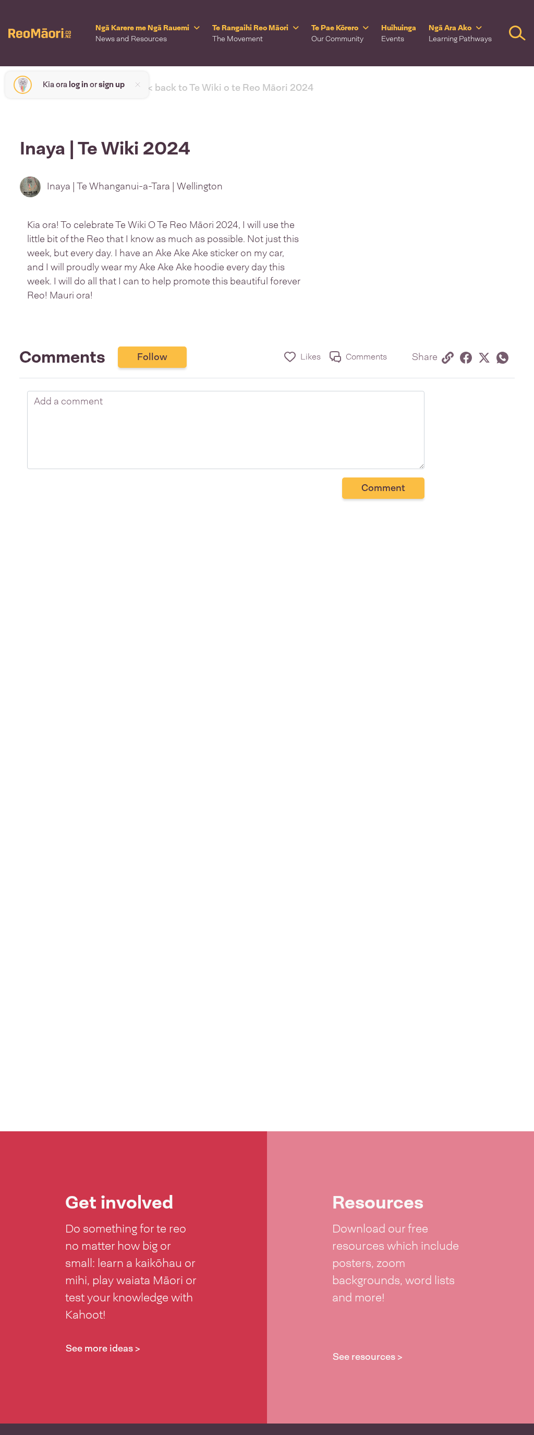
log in (78, 84)
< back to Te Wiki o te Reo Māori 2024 (230, 87)
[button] (147, 33)
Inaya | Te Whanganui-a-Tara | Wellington (135, 186)
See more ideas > (103, 1348)
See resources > (368, 1356)
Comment (383, 488)
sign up (112, 84)
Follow (152, 357)
